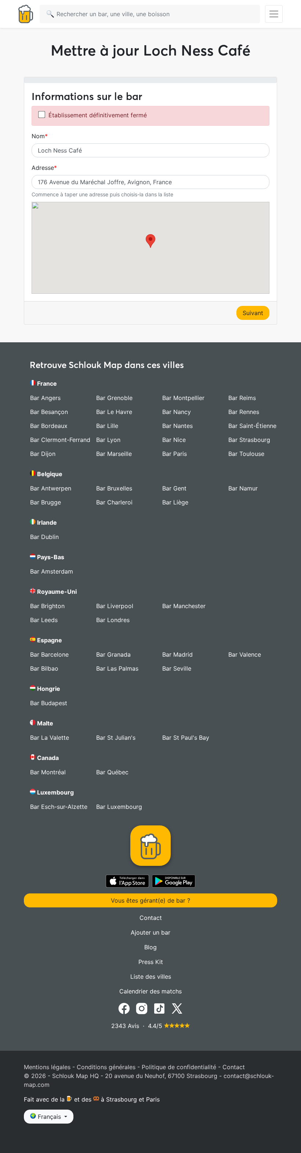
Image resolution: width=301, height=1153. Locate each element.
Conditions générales (106, 1067)
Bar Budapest (48, 703)
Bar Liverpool (114, 606)
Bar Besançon (49, 411)
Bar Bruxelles (114, 488)
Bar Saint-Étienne (252, 425)
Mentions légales (47, 1067)
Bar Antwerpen (50, 488)
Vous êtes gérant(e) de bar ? (150, 900)
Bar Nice (174, 439)
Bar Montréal (48, 772)
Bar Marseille (114, 453)
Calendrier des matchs (150, 991)
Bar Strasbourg (249, 439)
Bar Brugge (45, 502)
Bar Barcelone (49, 654)
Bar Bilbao (44, 668)
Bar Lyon (108, 439)
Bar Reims (242, 397)
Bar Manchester (184, 606)
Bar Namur (243, 488)
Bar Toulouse (246, 453)
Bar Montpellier (183, 397)
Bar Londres (113, 620)
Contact (150, 917)
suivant (253, 313)
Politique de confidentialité (179, 1067)
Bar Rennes (243, 411)
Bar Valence (244, 654)
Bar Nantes (177, 425)
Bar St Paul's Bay (185, 737)
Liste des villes (150, 976)
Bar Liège (175, 502)
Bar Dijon (42, 453)
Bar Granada (113, 654)
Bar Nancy (176, 411)
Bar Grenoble (114, 397)
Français (49, 1116)
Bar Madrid (177, 654)
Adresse (43, 167)
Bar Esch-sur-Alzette (58, 806)
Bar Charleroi (114, 502)
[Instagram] (142, 1008)
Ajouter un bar (150, 932)
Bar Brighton (47, 606)
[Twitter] (177, 1008)
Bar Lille (107, 425)
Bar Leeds (44, 620)
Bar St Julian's (115, 737)
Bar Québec (112, 772)
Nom (38, 136)
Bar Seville (176, 668)
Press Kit (150, 961)
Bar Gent (174, 488)
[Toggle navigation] (274, 14)
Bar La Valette (49, 737)
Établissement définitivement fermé (97, 115)
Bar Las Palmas (117, 668)
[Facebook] (124, 1008)
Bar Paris (174, 453)
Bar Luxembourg (119, 806)
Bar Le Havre (114, 411)
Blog (150, 947)
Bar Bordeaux (49, 425)
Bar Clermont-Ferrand (60, 439)
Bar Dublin (44, 536)
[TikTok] (159, 1008)
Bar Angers (45, 397)
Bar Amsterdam (51, 571)
